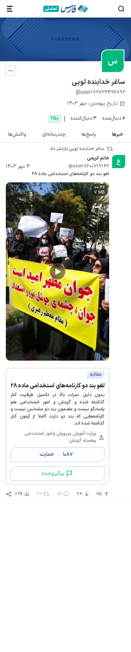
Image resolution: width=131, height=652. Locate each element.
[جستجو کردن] (121, 9)
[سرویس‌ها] (10, 9)
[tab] (117, 135)
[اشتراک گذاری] (9, 494)
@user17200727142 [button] (88, 166)
